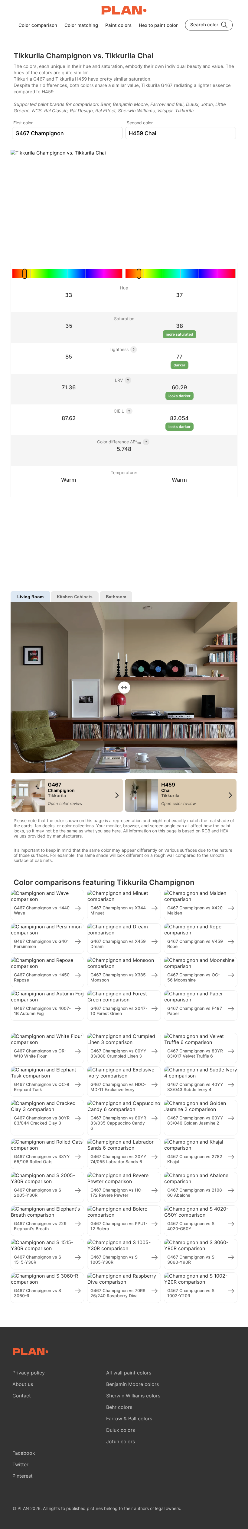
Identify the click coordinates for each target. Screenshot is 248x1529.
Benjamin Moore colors (132, 1384)
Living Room (30, 596)
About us (22, 1384)
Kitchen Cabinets (75, 596)
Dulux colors (120, 1430)
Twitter (20, 1464)
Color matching (81, 25)
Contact (21, 1396)
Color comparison (37, 25)
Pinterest (22, 1476)
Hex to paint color (158, 25)
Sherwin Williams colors (133, 1396)
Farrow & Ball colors (129, 1419)
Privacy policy (28, 1373)
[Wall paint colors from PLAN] (124, 11)
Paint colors (118, 25)
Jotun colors (120, 1441)
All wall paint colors (128, 1373)
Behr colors (119, 1407)
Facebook (23, 1453)
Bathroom (116, 596)
